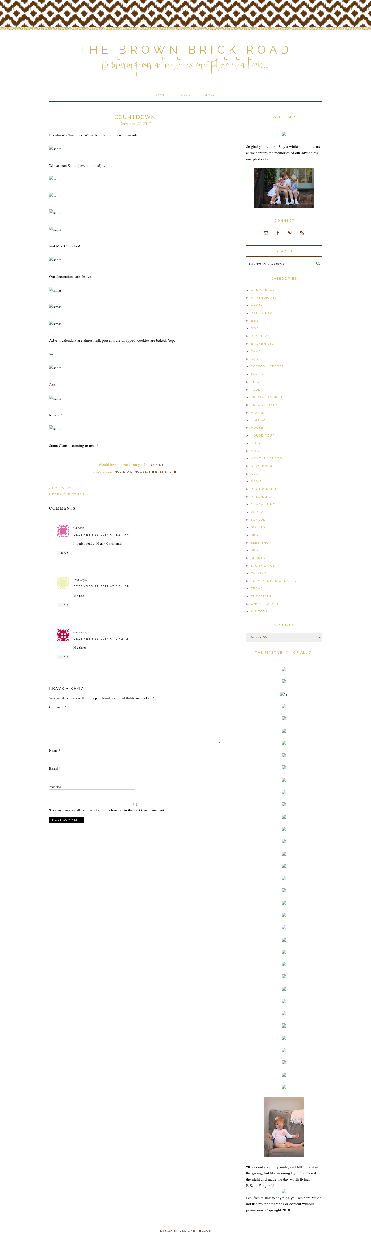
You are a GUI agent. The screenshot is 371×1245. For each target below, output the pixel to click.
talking (259, 573)
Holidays (123, 471)
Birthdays (261, 336)
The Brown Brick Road (185, 49)
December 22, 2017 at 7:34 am (101, 586)
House (141, 471)
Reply (63, 552)
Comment (57, 707)
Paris (256, 481)
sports (258, 558)
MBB (153, 471)
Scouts (258, 527)
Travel (258, 588)
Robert (258, 512)
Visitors (259, 611)
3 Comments (160, 465)
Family (257, 374)
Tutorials (261, 596)
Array (257, 305)
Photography (265, 489)
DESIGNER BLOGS (195, 1230)
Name (54, 750)
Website (55, 786)
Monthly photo (266, 458)
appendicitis (264, 297)
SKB (163, 471)
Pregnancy (262, 497)
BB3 (254, 320)
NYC (254, 474)
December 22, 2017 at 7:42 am (101, 638)
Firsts (257, 382)
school (258, 519)
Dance (257, 359)
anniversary (264, 290)
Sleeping (260, 542)
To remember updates (273, 581)
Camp (256, 351)
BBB (255, 328)
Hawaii (258, 412)
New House (262, 466)
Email (55, 768)
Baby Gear (261, 313)
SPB (173, 471)
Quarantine (263, 504)
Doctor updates (267, 366)
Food (256, 389)
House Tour (263, 435)
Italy (256, 443)
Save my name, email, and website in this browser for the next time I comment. (107, 810)
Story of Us (263, 565)
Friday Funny (264, 405)
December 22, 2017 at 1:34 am (101, 534)
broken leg (262, 343)
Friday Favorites (268, 397)
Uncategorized (266, 604)
